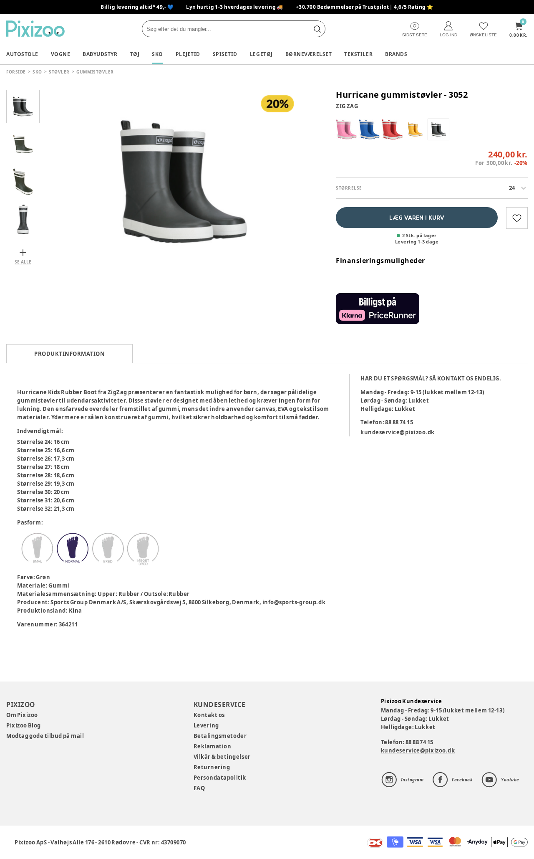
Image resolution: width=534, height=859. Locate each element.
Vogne (61, 54)
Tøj (135, 54)
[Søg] (317, 29)
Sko (157, 54)
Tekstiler (358, 54)
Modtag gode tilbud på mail (45, 736)
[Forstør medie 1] (183, 182)
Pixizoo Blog (23, 725)
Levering (206, 725)
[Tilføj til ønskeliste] (517, 218)
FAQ (199, 788)
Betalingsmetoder (220, 736)
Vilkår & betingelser (222, 756)
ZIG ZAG (347, 106)
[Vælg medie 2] (23, 144)
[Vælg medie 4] (23, 219)
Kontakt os (209, 715)
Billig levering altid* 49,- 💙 (137, 6)
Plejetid (188, 54)
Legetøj (261, 54)
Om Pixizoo (22, 715)
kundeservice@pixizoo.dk (397, 432)
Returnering (212, 767)
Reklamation (213, 746)
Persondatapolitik (220, 777)
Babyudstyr (100, 54)
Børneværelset (308, 54)
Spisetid (225, 54)
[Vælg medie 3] (23, 181)
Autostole (22, 54)
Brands (396, 54)
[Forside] (35, 28)
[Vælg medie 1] (23, 106)
